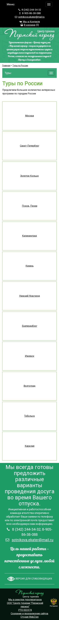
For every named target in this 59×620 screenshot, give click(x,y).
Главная (6, 65)
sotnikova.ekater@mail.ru (31, 16)
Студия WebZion (30, 616)
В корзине (29, 25)
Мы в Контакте (31, 21)
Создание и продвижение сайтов (29, 613)
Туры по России (20, 65)
